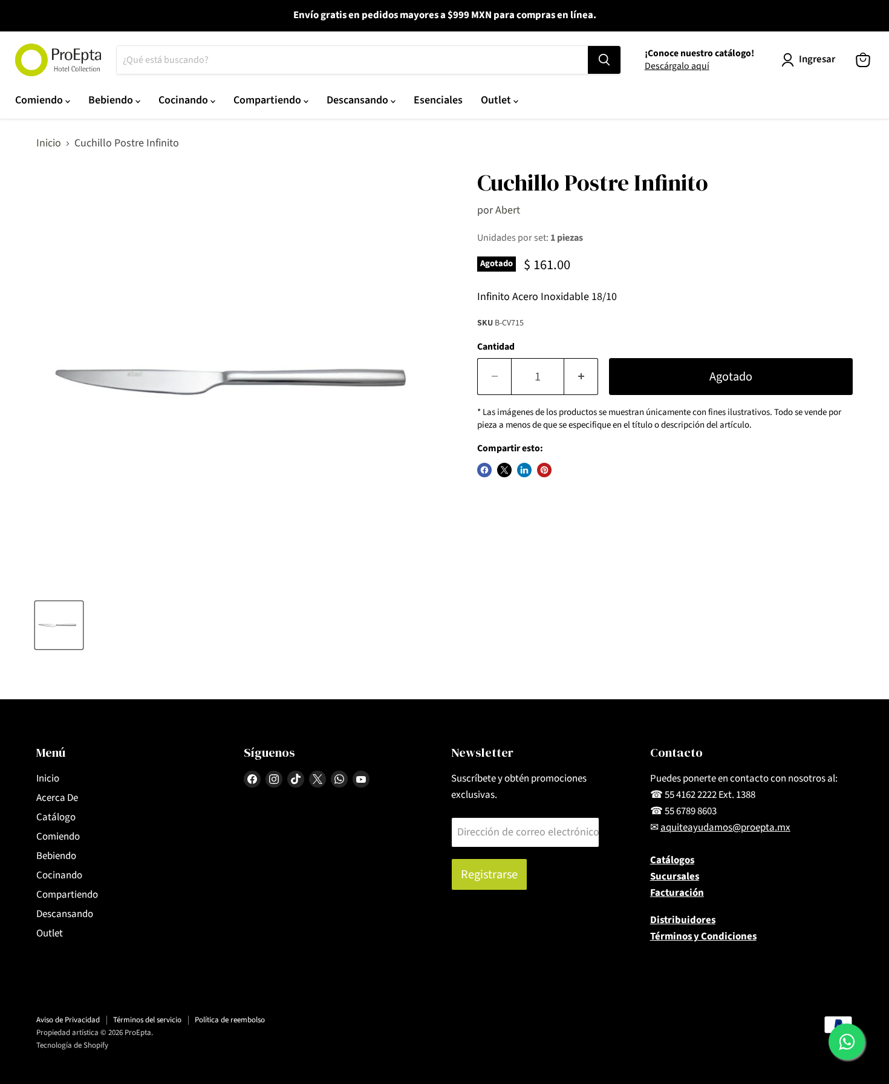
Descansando (359, 100)
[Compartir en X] (504, 470)
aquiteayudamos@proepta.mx (725, 827)
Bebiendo (111, 100)
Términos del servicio (147, 1019)
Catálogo (56, 817)
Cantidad (496, 346)
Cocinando (184, 100)
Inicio (48, 143)
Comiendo (40, 100)
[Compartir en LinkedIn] (524, 470)
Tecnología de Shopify (72, 1045)
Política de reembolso (230, 1019)
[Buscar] (604, 60)
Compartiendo (268, 100)
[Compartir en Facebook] (484, 470)
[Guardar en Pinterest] (544, 470)
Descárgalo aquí (677, 66)
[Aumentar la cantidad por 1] (581, 376)
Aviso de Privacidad (68, 1019)
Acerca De (57, 798)
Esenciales (438, 100)
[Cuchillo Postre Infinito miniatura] (59, 625)
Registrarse (489, 874)
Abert (507, 210)
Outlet (497, 100)
